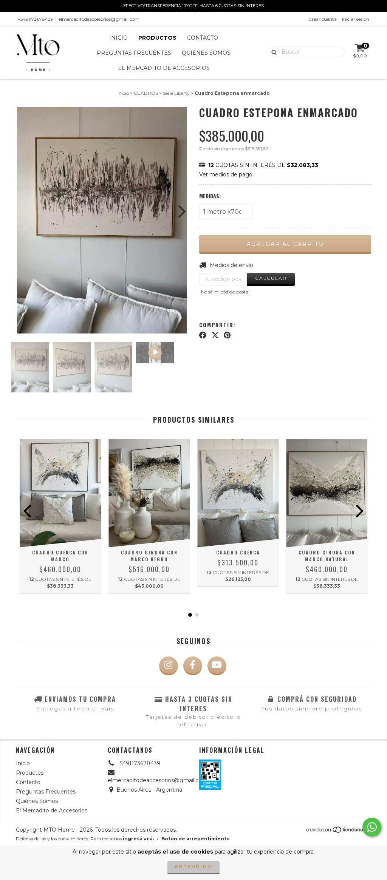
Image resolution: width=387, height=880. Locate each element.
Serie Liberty (176, 93)
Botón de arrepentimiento (195, 838)
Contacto (202, 37)
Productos (157, 37)
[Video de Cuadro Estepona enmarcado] (155, 352)
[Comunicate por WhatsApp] (371, 827)
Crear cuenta (322, 19)
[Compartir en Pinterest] (227, 335)
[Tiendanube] (338, 831)
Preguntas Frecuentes (134, 52)
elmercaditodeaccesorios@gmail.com (99, 19)
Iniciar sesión (355, 19)
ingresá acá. (138, 838)
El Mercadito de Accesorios (164, 68)
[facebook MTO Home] (192, 665)
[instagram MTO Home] (168, 665)
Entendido (193, 866)
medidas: (210, 196)
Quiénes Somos (206, 52)
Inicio (118, 37)
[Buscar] (272, 51)
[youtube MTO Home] (216, 665)
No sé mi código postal (225, 292)
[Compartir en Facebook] (202, 335)
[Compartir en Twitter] (215, 335)
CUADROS (146, 93)
